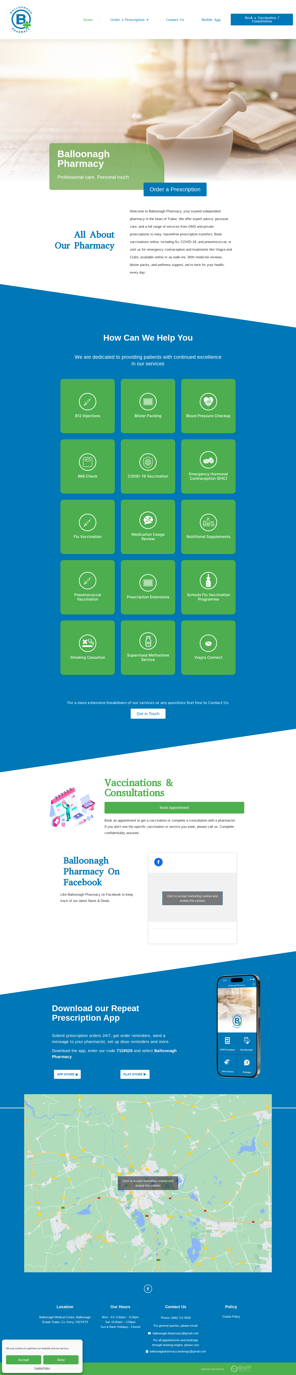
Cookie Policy (42, 1368)
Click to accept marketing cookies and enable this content (192, 898)
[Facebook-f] (148, 1289)
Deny (61, 1360)
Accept (23, 1360)
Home (88, 20)
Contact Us (175, 20)
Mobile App (211, 20)
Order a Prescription (127, 20)
